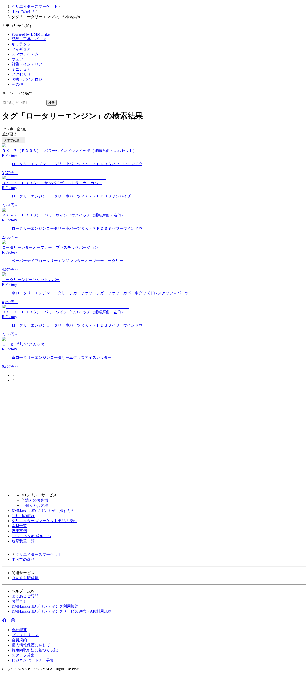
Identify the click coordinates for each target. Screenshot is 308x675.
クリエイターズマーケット (35, 6)
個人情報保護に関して (31, 645)
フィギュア (21, 49)
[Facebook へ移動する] (4, 621)
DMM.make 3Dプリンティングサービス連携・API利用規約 (62, 611)
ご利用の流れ (23, 516)
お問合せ (19, 601)
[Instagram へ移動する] (13, 621)
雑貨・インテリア (27, 64)
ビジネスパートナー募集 (33, 660)
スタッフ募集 (23, 655)
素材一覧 (19, 526)
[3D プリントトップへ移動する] (154, 487)
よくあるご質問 (25, 596)
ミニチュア (21, 69)
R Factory (9, 155)
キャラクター (23, 44)
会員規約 (19, 640)
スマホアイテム (25, 54)
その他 (17, 84)
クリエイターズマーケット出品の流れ (44, 521)
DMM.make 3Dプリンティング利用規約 (45, 606)
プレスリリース (25, 635)
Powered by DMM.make (31, 34)
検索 (51, 103)
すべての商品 (23, 12)
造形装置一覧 (23, 541)
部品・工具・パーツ (29, 39)
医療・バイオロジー (29, 79)
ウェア (17, 59)
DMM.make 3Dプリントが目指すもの (43, 511)
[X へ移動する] (9, 621)
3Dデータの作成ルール (31, 536)
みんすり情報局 (25, 578)
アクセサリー (23, 74)
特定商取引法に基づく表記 (35, 650)
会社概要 (19, 630)
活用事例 (19, 531)
